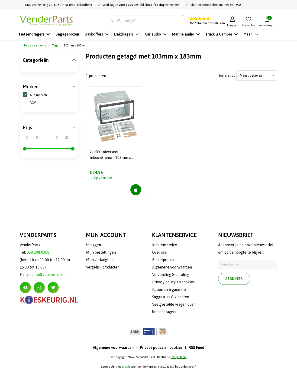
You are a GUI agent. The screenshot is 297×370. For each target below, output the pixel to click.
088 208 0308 (38, 252)
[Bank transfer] (135, 331)
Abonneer (234, 279)
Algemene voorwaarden (113, 347)
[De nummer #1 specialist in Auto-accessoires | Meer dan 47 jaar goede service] (46, 20)
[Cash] (162, 331)
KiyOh (126, 366)
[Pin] (149, 331)
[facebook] (25, 287)
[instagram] (39, 287)
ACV (33, 102)
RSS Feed (196, 347)
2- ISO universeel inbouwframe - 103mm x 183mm (110, 155)
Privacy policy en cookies (161, 347)
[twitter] (53, 287)
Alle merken (38, 95)
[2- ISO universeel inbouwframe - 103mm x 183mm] (115, 116)
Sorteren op (227, 75)
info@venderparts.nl (49, 274)
